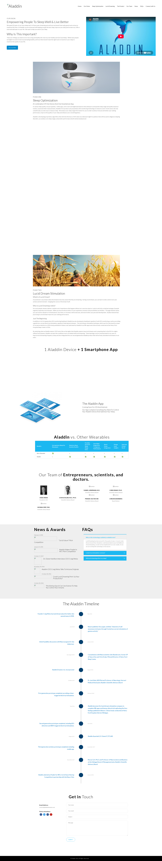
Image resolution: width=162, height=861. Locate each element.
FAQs (141, 6)
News (136, 6)
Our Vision (87, 6)
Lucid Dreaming (110, 6)
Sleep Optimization (97, 6)
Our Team (129, 6)
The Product (120, 6)
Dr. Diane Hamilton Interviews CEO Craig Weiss (60, 559)
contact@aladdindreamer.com (47, 807)
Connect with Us (150, 6)
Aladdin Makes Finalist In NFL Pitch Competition (68, 550)
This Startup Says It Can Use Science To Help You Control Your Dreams (61, 587)
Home (79, 6)
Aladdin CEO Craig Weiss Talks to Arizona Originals (60, 569)
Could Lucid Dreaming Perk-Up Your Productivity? (66, 577)
